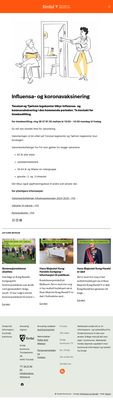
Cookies (41, 357)
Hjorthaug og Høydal (89, 394)
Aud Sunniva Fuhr (46, 329)
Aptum (108, 394)
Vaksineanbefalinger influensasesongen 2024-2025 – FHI (43, 198)
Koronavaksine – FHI (23, 213)
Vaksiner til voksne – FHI (25, 205)
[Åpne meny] (109, 6)
